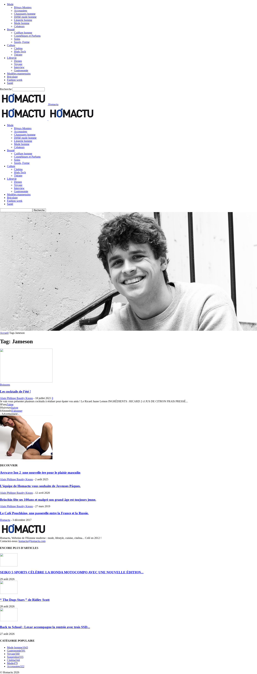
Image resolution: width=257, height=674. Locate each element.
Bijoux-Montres (22, 7)
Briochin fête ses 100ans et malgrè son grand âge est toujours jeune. (48, 499)
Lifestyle (12, 57)
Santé (10, 83)
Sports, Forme (22, 42)
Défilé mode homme (25, 16)
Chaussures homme (24, 13)
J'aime (10, 404)
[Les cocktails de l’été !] (26, 381)
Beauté (11, 29)
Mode (10, 4)
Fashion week (14, 79)
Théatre (18, 54)
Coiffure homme (23, 32)
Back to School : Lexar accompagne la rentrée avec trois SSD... (45, 627)
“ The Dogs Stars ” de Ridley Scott (24, 600)
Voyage (18, 64)
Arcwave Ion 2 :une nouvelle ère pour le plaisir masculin (40, 472)
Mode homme (21, 23)
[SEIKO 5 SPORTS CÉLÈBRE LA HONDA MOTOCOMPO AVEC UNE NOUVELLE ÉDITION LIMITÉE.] (8, 565)
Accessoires (20, 10)
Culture (11, 45)
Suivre (14, 407)
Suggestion (15, 656)
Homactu (5, 519)
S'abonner (16, 410)
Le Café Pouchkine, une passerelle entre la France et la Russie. (44, 513)
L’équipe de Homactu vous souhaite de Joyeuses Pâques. (40, 486)
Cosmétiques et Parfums (27, 35)
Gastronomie (21, 70)
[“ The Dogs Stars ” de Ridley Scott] (8, 592)
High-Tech (20, 51)
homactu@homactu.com (32, 541)
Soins (17, 38)
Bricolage (12, 76)
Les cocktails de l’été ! (15, 391)
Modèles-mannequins (19, 73)
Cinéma (18, 48)
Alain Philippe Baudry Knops (16, 398)
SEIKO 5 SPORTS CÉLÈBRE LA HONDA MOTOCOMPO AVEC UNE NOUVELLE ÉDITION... (72, 572)
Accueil (4, 332)
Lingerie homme (23, 20)
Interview (19, 67)
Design (18, 60)
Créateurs (19, 26)
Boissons (5, 384)
